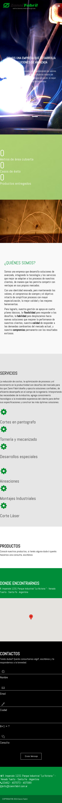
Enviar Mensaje (31, 756)
